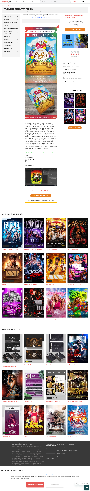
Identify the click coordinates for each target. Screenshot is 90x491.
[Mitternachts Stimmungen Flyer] (69, 100)
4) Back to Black (29, 161)
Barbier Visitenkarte (29, 364)
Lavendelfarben (28, 401)
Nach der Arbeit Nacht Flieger (10, 401)
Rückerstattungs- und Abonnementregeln (61, 448)
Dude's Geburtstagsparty (75, 401)
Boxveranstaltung (51, 436)
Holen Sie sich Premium (75, 127)
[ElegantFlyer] (7, 1)
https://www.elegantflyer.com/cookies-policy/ (51, 476)
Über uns (59, 456)
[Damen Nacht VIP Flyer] (80, 116)
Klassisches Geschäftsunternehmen (9, 365)
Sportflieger (7, 54)
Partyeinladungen (8, 42)
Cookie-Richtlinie (50, 458)
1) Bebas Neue (29, 156)
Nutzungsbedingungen (50, 452)
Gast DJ (4, 284)
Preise (70, 447)
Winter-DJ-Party (72, 436)
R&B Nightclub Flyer (51, 249)
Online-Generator (73, 450)
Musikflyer (6, 39)
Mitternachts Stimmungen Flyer (33, 249)
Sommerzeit (27, 436)
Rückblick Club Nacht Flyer (9, 319)
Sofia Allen (73, 69)
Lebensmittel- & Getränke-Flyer (8, 32)
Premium (77, 1)
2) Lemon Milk (29, 157)
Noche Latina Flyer (73, 249)
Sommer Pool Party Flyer (75, 319)
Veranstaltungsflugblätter (10, 28)
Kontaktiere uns (61, 453)
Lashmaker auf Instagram (53, 401)
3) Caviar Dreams (29, 159)
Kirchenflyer (7, 19)
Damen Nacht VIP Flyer (74, 284)
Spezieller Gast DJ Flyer (30, 319)
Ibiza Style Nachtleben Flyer (32, 284)
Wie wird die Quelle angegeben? (72, 78)
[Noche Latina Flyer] (80, 100)
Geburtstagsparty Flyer (52, 319)
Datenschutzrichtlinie (50, 455)
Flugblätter (75, 63)
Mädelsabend (6, 436)
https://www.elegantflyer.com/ (50, 474)
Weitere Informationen (69, 74)
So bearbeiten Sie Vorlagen (30, 1)
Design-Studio (50, 364)
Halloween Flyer (72, 364)
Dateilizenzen (49, 448)
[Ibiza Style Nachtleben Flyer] (69, 116)
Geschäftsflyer (7, 16)
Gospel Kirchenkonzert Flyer (10, 249)
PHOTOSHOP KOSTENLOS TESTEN (41, 17)
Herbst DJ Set (50, 284)
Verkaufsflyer (7, 51)
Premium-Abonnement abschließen (47, 22)
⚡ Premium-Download (41, 195)
